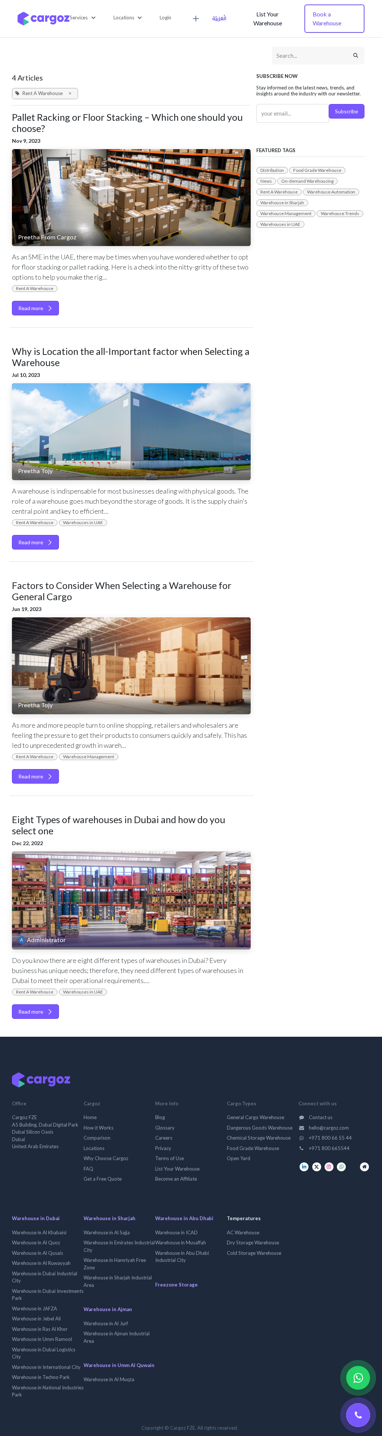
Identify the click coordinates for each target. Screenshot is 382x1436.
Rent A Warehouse (34, 288)
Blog (160, 1117)
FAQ (88, 1169)
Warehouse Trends (340, 213)
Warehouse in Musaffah (180, 1243)
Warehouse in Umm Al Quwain (119, 1365)
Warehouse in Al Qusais (37, 1253)
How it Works (98, 1128)
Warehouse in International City (46, 1367)
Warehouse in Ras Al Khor (40, 1329)
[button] (82, 18)
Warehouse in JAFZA (34, 1308)
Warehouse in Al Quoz (36, 1243)
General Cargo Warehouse (255, 1117)
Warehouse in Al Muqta (109, 1379)
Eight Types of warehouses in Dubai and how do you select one (118, 825)
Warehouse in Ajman (108, 1309)
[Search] (355, 55)
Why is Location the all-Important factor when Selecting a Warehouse (131, 357)
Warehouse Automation (331, 192)
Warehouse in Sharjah (282, 202)
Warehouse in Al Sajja (107, 1232)
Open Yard (238, 1158)
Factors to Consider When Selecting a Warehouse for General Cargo (121, 591)
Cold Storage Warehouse (254, 1253)
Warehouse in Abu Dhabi (184, 1218)
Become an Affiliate (176, 1179)
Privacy (163, 1148)
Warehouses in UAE (83, 522)
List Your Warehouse (267, 18)
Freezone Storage (176, 1285)
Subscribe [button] (346, 111)
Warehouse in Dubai (36, 1218)
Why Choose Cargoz (106, 1158)
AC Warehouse (243, 1232)
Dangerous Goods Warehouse (259, 1128)
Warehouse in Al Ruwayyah (41, 1263)
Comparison (97, 1138)
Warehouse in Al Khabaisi (39, 1232)
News (266, 181)
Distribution (272, 170)
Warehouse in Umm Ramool (42, 1339)
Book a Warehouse (327, 18)
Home (90, 1117)
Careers (163, 1138)
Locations (94, 1148)
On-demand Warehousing (307, 181)
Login (165, 18)
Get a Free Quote (103, 1179)
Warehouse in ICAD (176, 1232)
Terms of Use (169, 1158)
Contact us (320, 1117)
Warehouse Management (88, 756)
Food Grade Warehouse (317, 170)
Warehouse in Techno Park (41, 1377)
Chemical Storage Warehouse (259, 1138)
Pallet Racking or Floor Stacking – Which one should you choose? (127, 122)
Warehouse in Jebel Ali (36, 1319)
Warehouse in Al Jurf (106, 1323)
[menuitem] (194, 18)
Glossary (165, 1128)
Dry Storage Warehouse (253, 1243)
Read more (31, 308)
